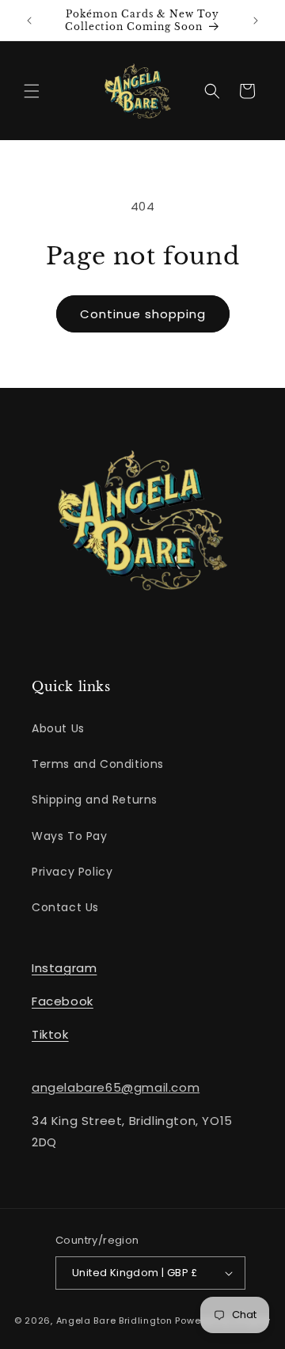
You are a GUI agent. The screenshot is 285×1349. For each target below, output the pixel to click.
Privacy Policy (72, 872)
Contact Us (65, 907)
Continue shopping (143, 314)
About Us (58, 728)
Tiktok (50, 1034)
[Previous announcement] (29, 20)
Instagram (64, 968)
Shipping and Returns (95, 800)
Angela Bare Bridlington (116, 1320)
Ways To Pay (70, 836)
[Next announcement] (255, 20)
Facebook (62, 1001)
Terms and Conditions (98, 764)
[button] (31, 91)
